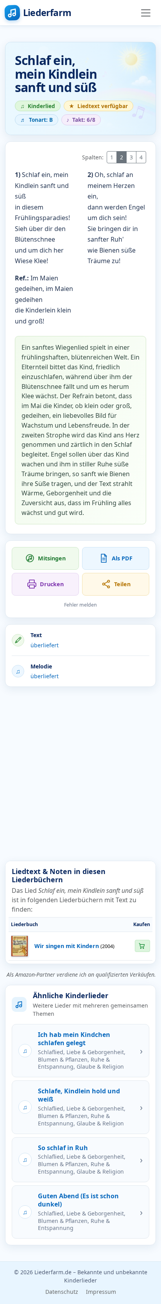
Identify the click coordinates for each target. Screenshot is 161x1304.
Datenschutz (61, 1291)
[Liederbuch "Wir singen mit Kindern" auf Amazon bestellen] (142, 946)
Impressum (101, 1291)
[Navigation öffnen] (145, 12)
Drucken (52, 584)
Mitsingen (52, 558)
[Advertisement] (80, 773)
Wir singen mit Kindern (66, 946)
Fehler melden (80, 604)
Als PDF (122, 558)
